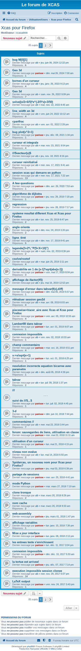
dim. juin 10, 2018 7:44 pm (59, 414)
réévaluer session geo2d (28, 299)
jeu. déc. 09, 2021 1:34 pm (60, 135)
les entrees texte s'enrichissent (32, 542)
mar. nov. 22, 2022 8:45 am (55, 105)
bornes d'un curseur (25, 80)
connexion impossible (27, 334)
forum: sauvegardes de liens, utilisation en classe (45, 432)
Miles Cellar (56, 649)
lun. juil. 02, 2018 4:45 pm (59, 403)
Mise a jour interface (26, 533)
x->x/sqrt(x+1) (21, 355)
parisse (39, 73)
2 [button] (45, 45)
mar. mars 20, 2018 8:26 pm (55, 495)
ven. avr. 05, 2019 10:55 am (60, 316)
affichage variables (24, 522)
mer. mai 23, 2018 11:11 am (60, 435)
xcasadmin (22, 32)
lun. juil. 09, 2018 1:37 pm (54, 382)
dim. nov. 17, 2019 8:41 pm (55, 240)
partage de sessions (25, 474)
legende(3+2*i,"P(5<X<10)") (30, 248)
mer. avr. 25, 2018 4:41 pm (60, 477)
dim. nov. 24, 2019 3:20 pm (55, 230)
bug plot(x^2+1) (22, 132)
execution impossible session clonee (37, 570)
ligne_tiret (19, 237)
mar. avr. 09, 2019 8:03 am (55, 302)
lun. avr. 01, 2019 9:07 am (59, 326)
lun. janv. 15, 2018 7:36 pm (60, 525)
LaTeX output (21, 581)
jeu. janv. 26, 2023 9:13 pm (55, 83)
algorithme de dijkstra (27, 193)
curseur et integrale (25, 142)
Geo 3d (17, 70)
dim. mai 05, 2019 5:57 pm (59, 292)
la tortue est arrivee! (25, 561)
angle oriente (21, 227)
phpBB (30, 646)
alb (36, 62)
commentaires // (23, 421)
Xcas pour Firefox (18, 27)
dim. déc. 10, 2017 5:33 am (60, 554)
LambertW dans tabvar (27, 323)
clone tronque (21, 492)
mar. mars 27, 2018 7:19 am (60, 486)
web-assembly (21, 513)
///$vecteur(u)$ (21, 153)
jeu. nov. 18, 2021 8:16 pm (54, 156)
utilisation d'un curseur (27, 441)
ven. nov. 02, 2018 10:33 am (55, 337)
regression (19, 204)
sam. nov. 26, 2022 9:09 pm (55, 94)
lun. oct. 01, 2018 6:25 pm (59, 358)
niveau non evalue (24, 451)
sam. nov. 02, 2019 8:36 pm (55, 251)
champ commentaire (26, 344)
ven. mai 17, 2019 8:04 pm (60, 272)
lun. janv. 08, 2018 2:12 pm (60, 536)
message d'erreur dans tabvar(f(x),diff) (37, 289)
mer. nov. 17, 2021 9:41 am (55, 165)
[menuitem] (11, 13)
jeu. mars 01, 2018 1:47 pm (60, 516)
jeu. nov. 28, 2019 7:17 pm (59, 207)
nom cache (19, 503)
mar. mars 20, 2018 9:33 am (55, 506)
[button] (50, 45)
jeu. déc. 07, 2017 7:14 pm (60, 564)
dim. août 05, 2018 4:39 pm (55, 372)
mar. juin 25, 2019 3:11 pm (54, 261)
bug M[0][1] (19, 59)
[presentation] (45, 395)
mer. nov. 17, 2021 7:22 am (55, 175)
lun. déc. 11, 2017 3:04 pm (59, 545)
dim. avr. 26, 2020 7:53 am (60, 186)
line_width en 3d (23, 111)
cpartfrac (18, 121)
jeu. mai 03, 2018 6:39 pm (59, 468)
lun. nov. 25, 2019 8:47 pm (54, 219)
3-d (14, 411)
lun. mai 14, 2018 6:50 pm (54, 454)
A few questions (23, 183)
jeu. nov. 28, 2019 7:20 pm (59, 196)
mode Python (21, 483)
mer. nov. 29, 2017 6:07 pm (55, 573)
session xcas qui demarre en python (36, 172)
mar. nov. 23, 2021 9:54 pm (55, 145)
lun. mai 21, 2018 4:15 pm (59, 444)
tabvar (16, 379)
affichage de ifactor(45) (27, 279)
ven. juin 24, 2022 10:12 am (55, 114)
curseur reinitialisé (24, 162)
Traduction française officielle (33, 649)
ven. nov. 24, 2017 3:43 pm (60, 584)
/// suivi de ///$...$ (30, 395)
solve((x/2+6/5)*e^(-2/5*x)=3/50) (32, 102)
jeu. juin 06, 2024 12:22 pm (55, 62)
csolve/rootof (21, 258)
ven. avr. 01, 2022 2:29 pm (55, 124)
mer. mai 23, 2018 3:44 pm (54, 424)
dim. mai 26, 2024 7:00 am (59, 73)
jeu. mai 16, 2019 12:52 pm (55, 282)
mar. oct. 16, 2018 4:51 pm (60, 347)
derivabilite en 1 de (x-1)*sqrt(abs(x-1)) (37, 269)
